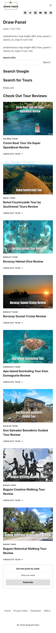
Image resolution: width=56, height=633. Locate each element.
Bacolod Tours (10, 426)
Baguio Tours (9, 485)
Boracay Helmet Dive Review (23, 261)
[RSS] (50, 12)
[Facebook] (25, 12)
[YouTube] (40, 12)
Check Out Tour (13, 154)
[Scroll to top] (49, 617)
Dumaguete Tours (11, 367)
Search (47, 62)
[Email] (45, 12)
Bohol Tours (9, 198)
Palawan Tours (10, 139)
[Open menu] (50, 5)
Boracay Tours (10, 257)
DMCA (47, 610)
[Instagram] (35, 12)
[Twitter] (30, 12)
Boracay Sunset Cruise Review (24, 316)
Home (5, 29)
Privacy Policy (20, 610)
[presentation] (28, 118)
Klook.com (8, 88)
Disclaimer (35, 610)
